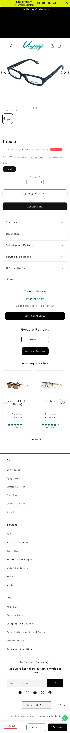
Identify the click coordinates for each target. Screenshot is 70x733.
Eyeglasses (13, 478)
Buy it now (57, 727)
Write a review (35, 316)
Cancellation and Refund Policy (26, 632)
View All (35, 339)
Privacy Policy (15, 640)
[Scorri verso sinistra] (5, 72)
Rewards (12, 576)
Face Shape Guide (18, 542)
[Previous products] (5, 401)
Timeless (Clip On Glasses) (17, 402)
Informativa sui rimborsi (49, 716)
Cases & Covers (16, 503)
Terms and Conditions (20, 649)
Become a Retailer (18, 567)
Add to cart (36, 727)
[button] (5, 46)
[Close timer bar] (66, 2)
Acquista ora (35, 206)
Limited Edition (16, 486)
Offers (10, 511)
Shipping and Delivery (20, 623)
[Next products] (62, 401)
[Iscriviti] (55, 683)
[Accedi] (52, 45)
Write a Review (35, 351)
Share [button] (10, 279)
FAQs (10, 534)
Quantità (35, 177)
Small (9, 169)
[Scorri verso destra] (65, 72)
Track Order (14, 551)
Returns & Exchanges (19, 559)
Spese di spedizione (35, 157)
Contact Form (15, 615)
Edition (50, 401)
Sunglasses (13, 469)
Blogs (10, 584)
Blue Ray (12, 495)
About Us (12, 606)
